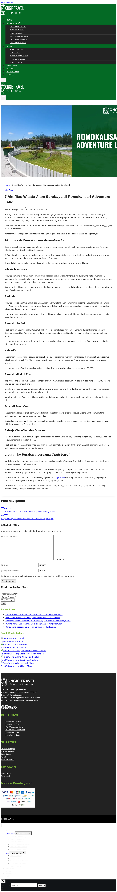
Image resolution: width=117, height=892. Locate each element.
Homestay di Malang (17, 59)
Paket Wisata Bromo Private (13, 647)
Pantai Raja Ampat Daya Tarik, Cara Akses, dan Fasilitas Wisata (32, 617)
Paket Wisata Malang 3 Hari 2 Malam (17, 666)
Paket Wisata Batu (12, 724)
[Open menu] (3, 97)
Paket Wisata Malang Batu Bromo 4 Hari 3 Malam (22, 653)
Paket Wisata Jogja (17, 30)
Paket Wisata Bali (16, 33)
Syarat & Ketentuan (8, 751)
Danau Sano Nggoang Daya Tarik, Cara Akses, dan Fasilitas (30, 627)
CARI (3, 603)
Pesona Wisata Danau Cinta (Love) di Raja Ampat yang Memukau (33, 623)
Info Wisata (10, 190)
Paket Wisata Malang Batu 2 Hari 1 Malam (19, 660)
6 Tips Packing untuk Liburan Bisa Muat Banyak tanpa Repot (27, 517)
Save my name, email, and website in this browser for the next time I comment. (39, 576)
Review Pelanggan (8, 749)
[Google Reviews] (15, 708)
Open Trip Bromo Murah (12, 641)
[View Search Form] (3, 80)
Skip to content (7, 2)
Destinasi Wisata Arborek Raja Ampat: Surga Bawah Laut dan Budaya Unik (37, 620)
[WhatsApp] (12, 708)
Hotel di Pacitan (16, 62)
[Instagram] (6, 708)
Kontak (3, 757)
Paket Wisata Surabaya (18, 39)
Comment (59, 559)
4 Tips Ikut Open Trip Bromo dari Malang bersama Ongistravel (28, 510)
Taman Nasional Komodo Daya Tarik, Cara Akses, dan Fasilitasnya (33, 614)
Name (42, 565)
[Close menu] (1, 825)
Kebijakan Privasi (7, 760)
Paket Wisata (6, 773)
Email (42, 570)
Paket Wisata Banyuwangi (19, 36)
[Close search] (3, 881)
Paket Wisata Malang (18, 27)
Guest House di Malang (19, 56)
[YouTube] (9, 708)
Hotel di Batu (15, 53)
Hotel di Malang (16, 49)
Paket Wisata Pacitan (18, 43)
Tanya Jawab (6, 754)
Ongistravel (60, 477)
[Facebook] (3, 708)
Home (7, 185)
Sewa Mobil (5, 776)
